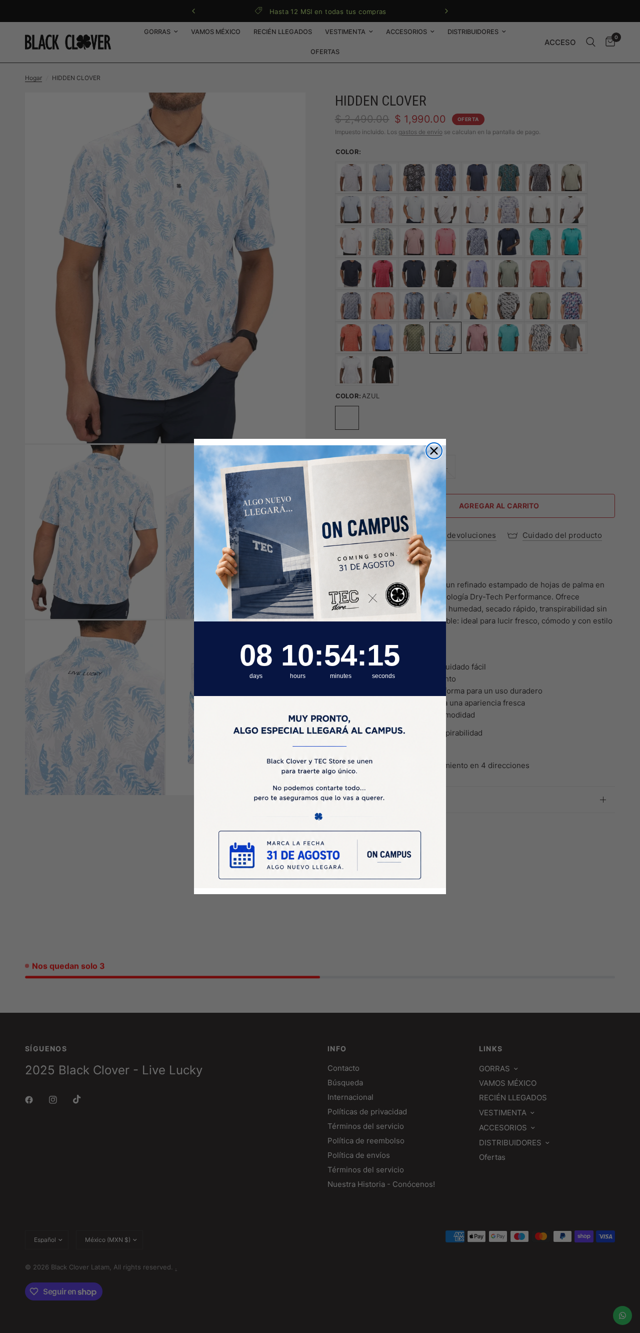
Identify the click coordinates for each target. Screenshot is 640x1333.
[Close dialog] (434, 451)
